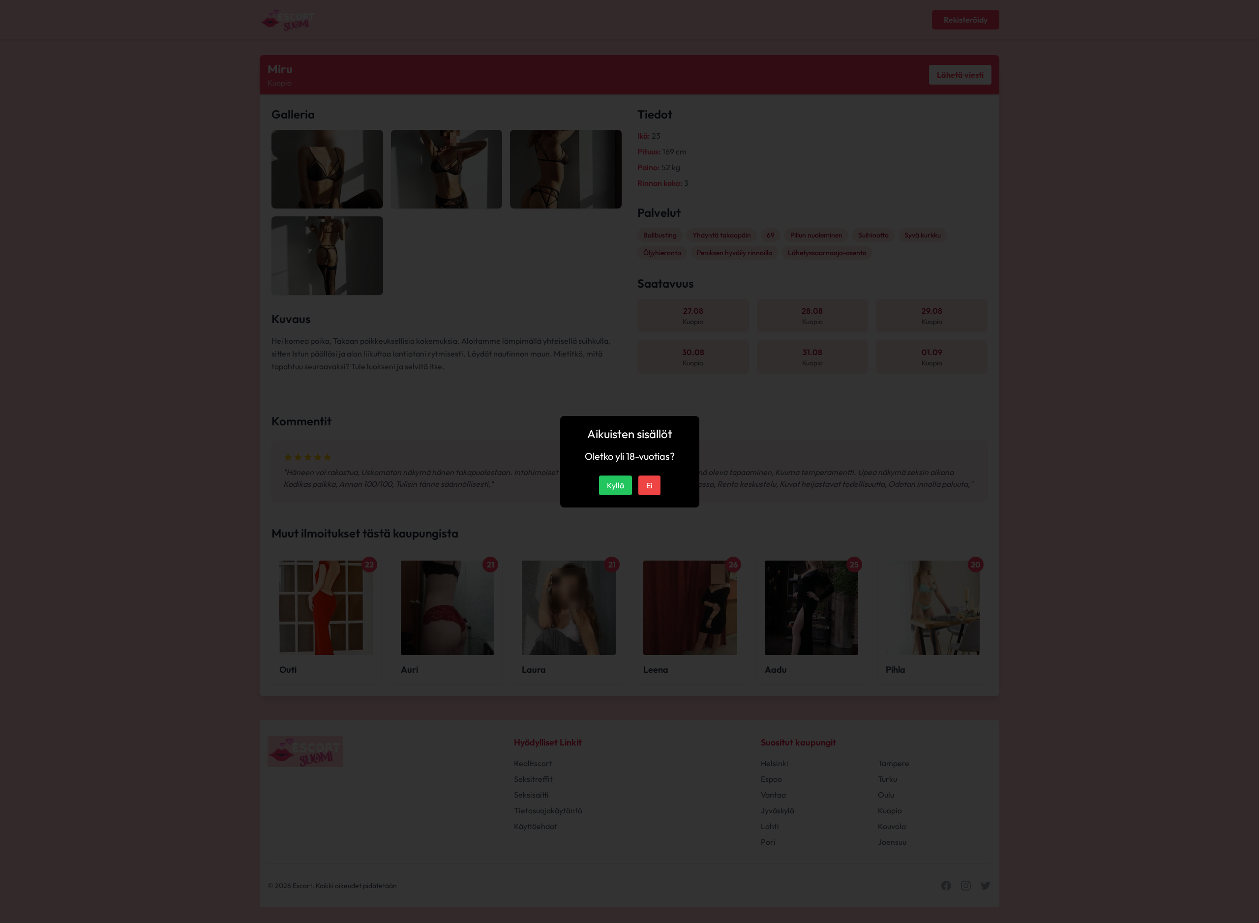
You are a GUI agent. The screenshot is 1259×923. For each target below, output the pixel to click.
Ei (649, 485)
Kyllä (615, 485)
